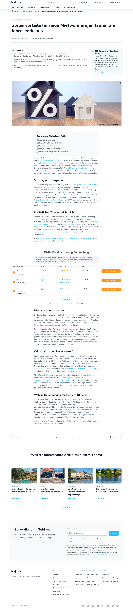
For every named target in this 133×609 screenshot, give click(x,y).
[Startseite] (16, 2)
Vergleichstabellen (59, 581)
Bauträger (59, 197)
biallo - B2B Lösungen (61, 594)
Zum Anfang (19, 437)
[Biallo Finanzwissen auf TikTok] (88, 606)
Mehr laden (66, 299)
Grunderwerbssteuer (63, 380)
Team (55, 578)
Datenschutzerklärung (102, 554)
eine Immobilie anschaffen (87, 342)
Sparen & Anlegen (17, 7)
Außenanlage (78, 385)
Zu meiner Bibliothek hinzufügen (43, 38)
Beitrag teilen (116, 437)
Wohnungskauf (69, 195)
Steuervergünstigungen (51, 160)
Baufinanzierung (27, 11)
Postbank (90, 578)
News (37, 11)
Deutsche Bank (78, 581)
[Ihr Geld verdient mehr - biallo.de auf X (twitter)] (113, 606)
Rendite (70, 369)
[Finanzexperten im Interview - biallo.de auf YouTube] (83, 606)
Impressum (106, 574)
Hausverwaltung (44, 424)
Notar (86, 378)
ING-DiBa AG (77, 574)
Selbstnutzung (51, 187)
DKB (75, 578)
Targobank (90, 581)
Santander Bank (92, 574)
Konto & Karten (45, 7)
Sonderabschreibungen (79, 168)
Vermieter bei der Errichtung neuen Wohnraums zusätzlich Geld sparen (64, 238)
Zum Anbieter (110, 271)
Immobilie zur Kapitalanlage (88, 369)
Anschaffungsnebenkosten (69, 378)
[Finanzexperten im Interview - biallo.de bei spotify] (93, 606)
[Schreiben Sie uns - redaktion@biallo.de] (117, 606)
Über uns (56, 591)
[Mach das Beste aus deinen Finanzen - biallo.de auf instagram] (103, 606)
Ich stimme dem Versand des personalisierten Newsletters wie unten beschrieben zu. (94, 540)
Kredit (57, 7)
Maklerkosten (49, 380)
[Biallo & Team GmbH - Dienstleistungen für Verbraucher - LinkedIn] (108, 606)
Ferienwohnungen (41, 232)
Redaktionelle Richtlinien (61, 588)
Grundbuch (38, 380)
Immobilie (31, 7)
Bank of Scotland (93, 584)
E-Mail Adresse (71, 529)
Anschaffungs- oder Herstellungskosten (49, 200)
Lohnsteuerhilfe (70, 224)
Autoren (56, 574)
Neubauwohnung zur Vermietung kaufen (55, 163)
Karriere (56, 584)
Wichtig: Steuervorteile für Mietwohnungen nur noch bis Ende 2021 (62, 11)
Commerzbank (78, 584)
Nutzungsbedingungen (110, 581)
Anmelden (113, 533)
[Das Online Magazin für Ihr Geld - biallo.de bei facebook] (98, 606)
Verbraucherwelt (69, 7)
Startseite (17, 11)
